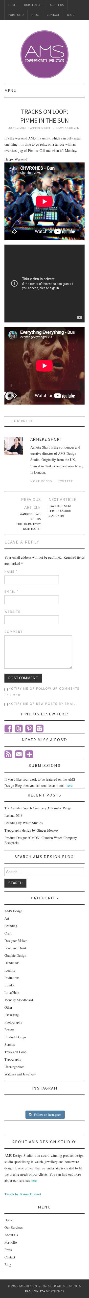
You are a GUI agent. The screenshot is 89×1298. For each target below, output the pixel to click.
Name (11, 571)
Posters (9, 1029)
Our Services (33, 5)
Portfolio (16, 15)
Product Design (15, 1037)
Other (8, 1007)
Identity (9, 970)
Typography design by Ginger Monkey (31, 830)
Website (12, 611)
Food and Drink (15, 948)
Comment (13, 631)
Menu (10, 90)
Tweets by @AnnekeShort (22, 1194)
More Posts (41, 481)
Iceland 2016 (13, 815)
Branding (10, 925)
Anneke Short (40, 128)
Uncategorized (14, 1066)
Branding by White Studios (23, 822)
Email (11, 591)
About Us (57, 5)
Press (35, 15)
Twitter (65, 481)
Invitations (11, 977)
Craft (8, 933)
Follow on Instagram (47, 1114)
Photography (13, 1022)
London (9, 985)
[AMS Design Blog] (44, 53)
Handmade (11, 962)
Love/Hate (11, 992)
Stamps (9, 1044)
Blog (70, 15)
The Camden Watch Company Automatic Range (37, 808)
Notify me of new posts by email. (43, 703)
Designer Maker (15, 940)
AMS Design (13, 911)
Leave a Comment (68, 128)
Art (6, 918)
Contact (53, 15)
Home (12, 5)
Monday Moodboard (18, 1000)
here (69, 785)
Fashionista (35, 1291)
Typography (12, 1059)
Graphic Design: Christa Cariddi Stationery (59, 511)
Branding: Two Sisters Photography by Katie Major (28, 521)
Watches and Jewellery (20, 1074)
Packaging (11, 1014)
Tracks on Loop (21, 421)
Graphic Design (15, 955)
